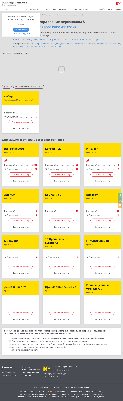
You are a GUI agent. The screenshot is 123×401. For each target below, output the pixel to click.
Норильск (54, 39)
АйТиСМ (9, 194)
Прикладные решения (60, 287)
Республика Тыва (21, 46)
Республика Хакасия (40, 46)
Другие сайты (27, 375)
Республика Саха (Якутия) (108, 43)
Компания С (53, 194)
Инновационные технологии (98, 287)
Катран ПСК (53, 148)
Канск (64, 39)
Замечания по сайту (30, 372)
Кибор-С (9, 96)
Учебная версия (8, 372)
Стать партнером (9, 375)
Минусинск (32, 39)
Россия (33, 43)
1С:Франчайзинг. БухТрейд (56, 241)
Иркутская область (65, 43)
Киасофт (92, 194)
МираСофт (11, 240)
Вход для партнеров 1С (10, 368)
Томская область (58, 46)
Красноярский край (46, 43)
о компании (50, 392)
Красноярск (18, 39)
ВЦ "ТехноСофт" (15, 148)
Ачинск (43, 39)
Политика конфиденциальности (31, 368)
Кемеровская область (85, 43)
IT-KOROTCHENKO (97, 240)
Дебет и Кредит (15, 287)
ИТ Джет (92, 148)
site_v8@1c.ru (64, 370)
